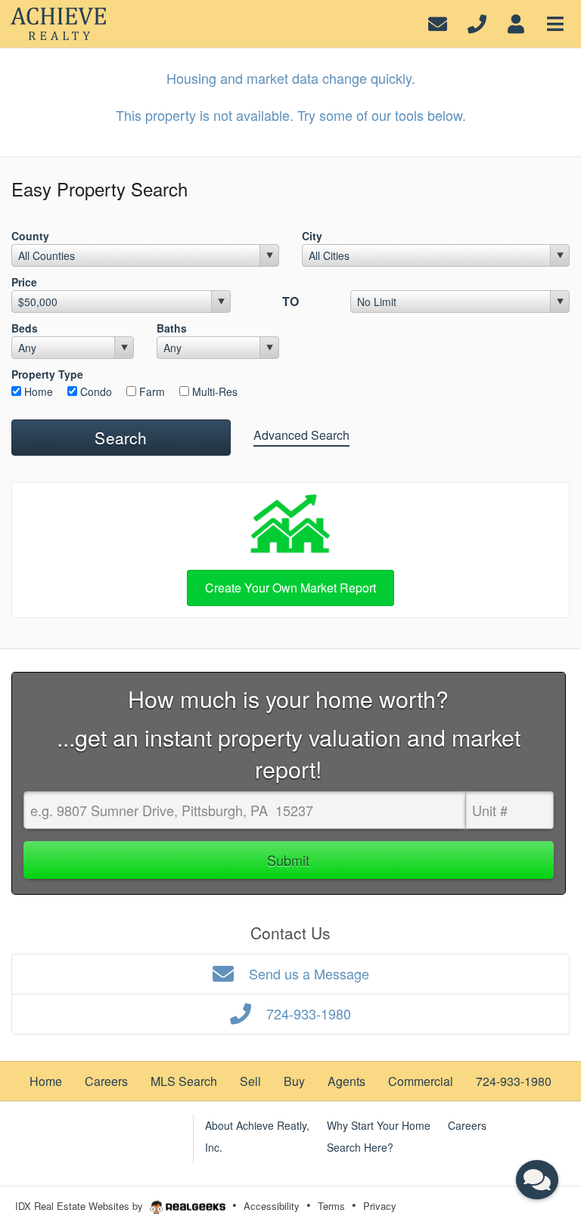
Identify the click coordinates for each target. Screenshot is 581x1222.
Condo (94, 391)
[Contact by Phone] (477, 22)
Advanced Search (301, 435)
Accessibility (272, 1206)
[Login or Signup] (516, 22)
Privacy (379, 1206)
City (312, 235)
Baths (172, 328)
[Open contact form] (437, 22)
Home (37, 391)
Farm (150, 391)
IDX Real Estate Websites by (80, 1206)
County (30, 235)
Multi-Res (213, 391)
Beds (24, 328)
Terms (331, 1206)
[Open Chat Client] (537, 1179)
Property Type (47, 374)
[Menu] (555, 22)
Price (24, 281)
